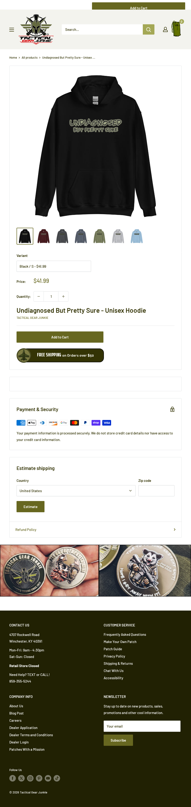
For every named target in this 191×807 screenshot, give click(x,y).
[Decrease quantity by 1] (39, 296)
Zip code (144, 480)
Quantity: (24, 296)
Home (13, 57)
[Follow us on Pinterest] (39, 778)
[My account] (165, 29)
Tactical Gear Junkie (32, 318)
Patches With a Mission (26, 749)
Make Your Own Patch (120, 642)
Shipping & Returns (118, 663)
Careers (15, 720)
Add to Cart (60, 337)
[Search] (148, 29)
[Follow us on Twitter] (21, 778)
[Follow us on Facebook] (12, 778)
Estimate (31, 507)
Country (23, 480)
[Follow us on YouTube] (48, 778)
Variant (22, 255)
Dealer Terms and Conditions (31, 735)
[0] (176, 29)
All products (30, 57)
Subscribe (118, 740)
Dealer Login (19, 742)
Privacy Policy (114, 656)
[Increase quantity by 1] (63, 296)
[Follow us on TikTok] (57, 778)
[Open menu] (11, 30)
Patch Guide (113, 649)
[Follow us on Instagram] (30, 778)
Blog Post (16, 713)
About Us (16, 706)
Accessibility (113, 678)
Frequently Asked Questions (125, 634)
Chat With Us (113, 670)
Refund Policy (25, 529)
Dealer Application (23, 727)
